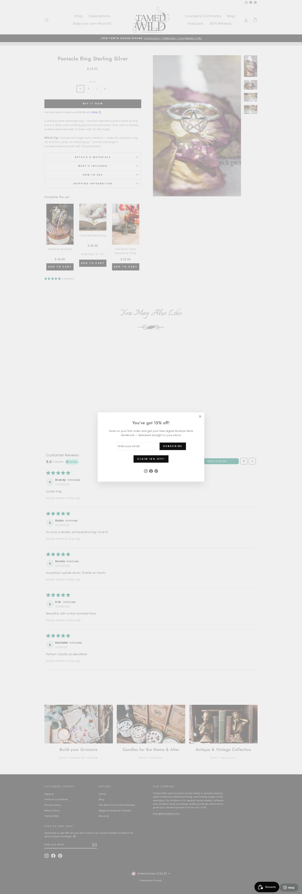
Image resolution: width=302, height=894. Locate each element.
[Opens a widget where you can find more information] (289, 888)
